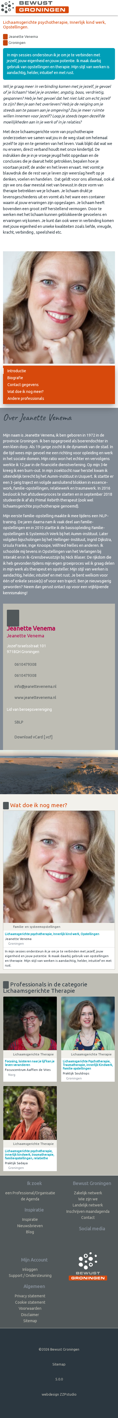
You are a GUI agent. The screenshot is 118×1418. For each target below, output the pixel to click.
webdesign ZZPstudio (59, 1394)
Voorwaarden (30, 1308)
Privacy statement (30, 1296)
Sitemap (30, 1321)
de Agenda (30, 1199)
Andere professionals (25, 398)
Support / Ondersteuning (30, 1275)
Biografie (15, 378)
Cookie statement (30, 1302)
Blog (30, 1232)
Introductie (16, 371)
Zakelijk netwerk (88, 1193)
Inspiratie (30, 1219)
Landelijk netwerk (88, 1205)
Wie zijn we (88, 1199)
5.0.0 (59, 1379)
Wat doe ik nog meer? (25, 391)
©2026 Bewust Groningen (59, 1349)
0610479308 (25, 664)
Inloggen (30, 1269)
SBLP (18, 722)
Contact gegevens (23, 384)
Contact (88, 1217)
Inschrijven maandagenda (87, 1211)
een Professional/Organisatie (30, 1193)
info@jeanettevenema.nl (35, 686)
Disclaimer (30, 1315)
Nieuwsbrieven (30, 1226)
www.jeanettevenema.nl (35, 697)
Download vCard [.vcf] (33, 737)
